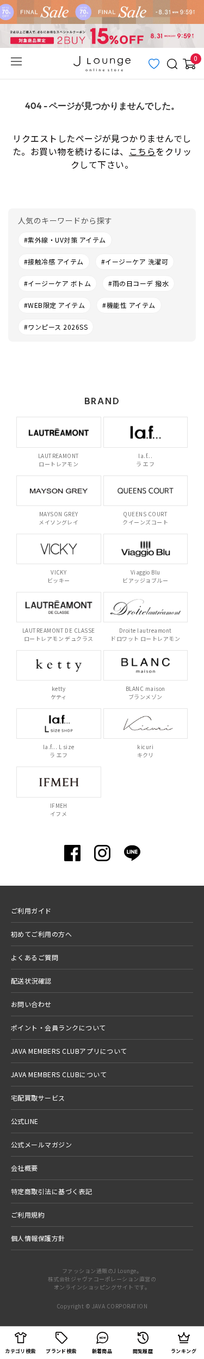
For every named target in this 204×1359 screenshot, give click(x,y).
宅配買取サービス (38, 1097)
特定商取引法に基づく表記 (51, 1191)
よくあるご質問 (34, 957)
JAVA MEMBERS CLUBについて (59, 1074)
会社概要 (24, 1167)
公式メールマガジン (41, 1144)
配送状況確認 (31, 980)
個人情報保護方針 (38, 1238)
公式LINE (25, 1121)
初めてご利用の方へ (41, 933)
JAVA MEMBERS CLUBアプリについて (69, 1050)
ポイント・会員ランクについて (58, 1027)
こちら (142, 151)
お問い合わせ (31, 1004)
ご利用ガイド (31, 910)
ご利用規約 (28, 1214)
